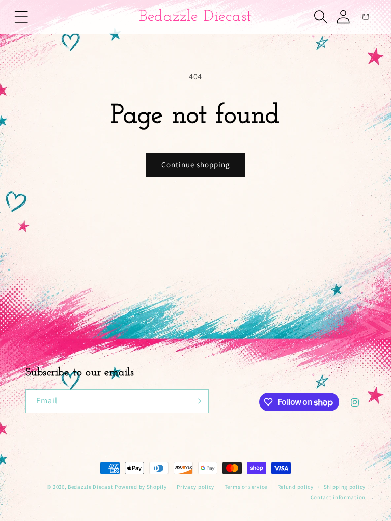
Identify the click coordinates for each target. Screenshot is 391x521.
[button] (21, 17)
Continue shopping (195, 164)
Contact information (338, 497)
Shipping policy (345, 486)
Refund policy (295, 486)
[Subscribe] (197, 401)
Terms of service (246, 486)
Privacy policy (195, 486)
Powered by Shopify (141, 486)
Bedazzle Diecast (90, 486)
